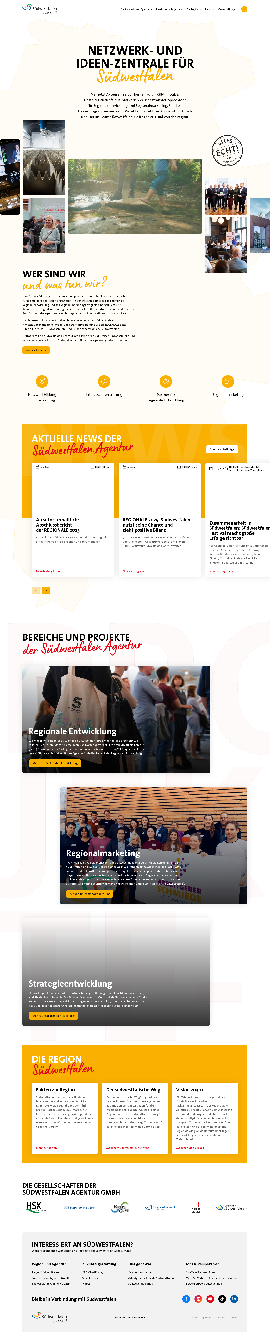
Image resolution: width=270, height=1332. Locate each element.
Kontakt (193, 1317)
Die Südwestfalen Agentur (135, 9)
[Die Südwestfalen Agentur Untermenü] (151, 9)
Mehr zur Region (46, 1148)
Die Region (193, 9)
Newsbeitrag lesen (48, 571)
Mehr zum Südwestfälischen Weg (127, 1148)
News (208, 9)
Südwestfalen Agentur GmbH (50, 1278)
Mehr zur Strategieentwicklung (53, 1015)
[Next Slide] (46, 590)
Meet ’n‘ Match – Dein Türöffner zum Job (212, 1278)
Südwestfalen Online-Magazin (51, 1283)
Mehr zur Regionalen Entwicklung (55, 763)
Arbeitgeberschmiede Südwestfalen (151, 1278)
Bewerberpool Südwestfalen (204, 1283)
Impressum (206, 1317)
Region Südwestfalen (45, 1272)
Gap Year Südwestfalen (201, 1272)
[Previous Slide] (36, 590)
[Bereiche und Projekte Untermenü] (182, 9)
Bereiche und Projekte (168, 9)
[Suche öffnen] (244, 9)
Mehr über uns (36, 350)
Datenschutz (220, 1317)
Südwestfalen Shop (140, 1283)
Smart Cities (90, 1278)
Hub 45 (86, 1283)
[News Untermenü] (213, 9)
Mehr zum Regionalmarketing (90, 894)
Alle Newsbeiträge (222, 449)
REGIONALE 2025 (92, 1272)
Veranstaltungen (227, 9)
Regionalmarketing (140, 1272)
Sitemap (234, 1317)
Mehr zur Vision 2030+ (190, 1148)
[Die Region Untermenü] (200, 9)
